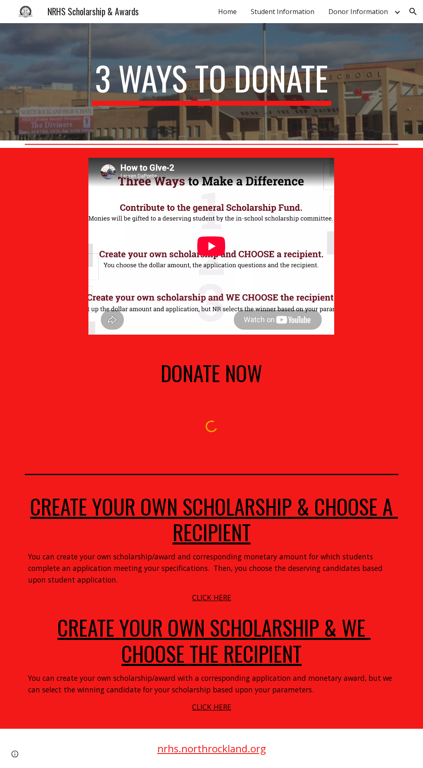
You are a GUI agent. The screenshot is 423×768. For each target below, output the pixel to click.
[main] (211, 82)
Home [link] (227, 11)
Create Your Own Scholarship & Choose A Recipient (214, 519)
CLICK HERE (211, 597)
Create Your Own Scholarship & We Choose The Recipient (214, 640)
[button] (413, 11)
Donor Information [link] (358, 11)
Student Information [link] (282, 11)
